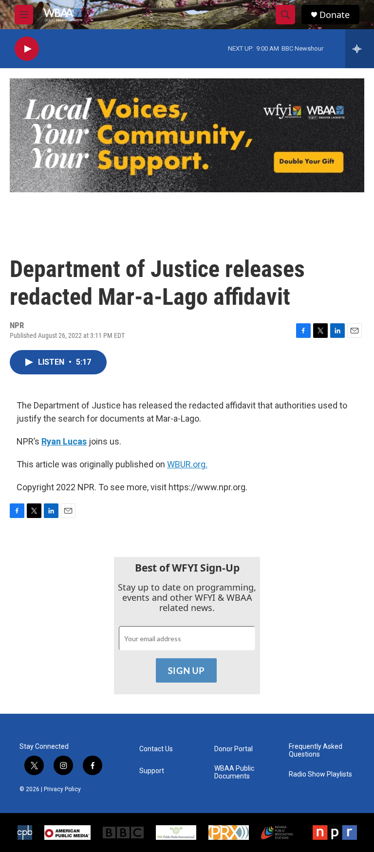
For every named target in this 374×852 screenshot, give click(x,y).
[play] (27, 49)
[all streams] (359, 48)
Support (151, 771)
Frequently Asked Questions (315, 750)
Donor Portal (233, 749)
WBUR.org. (187, 464)
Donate (334, 15)
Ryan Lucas (64, 441)
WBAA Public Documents (234, 772)
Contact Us (156, 749)
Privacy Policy (62, 789)
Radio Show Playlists (320, 774)
